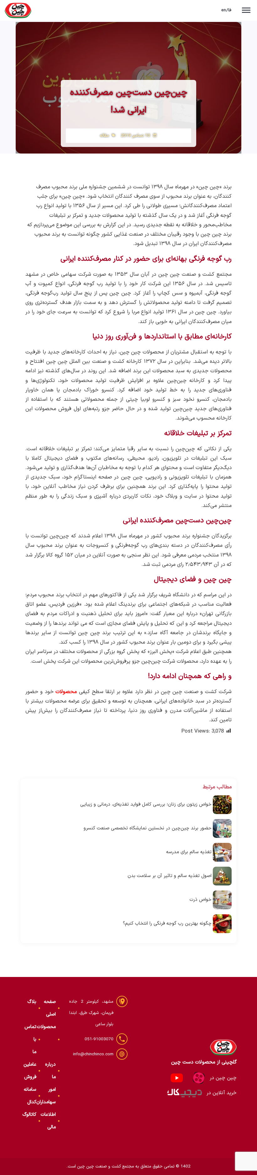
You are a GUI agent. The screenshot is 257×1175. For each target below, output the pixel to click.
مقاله (104, 135)
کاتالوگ (29, 1114)
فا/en (226, 10)
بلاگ (32, 1001)
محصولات (46, 1027)
